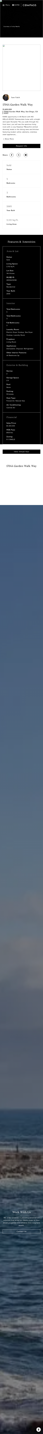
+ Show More (8, 139)
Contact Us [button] (21, 1231)
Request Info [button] (21, 146)
